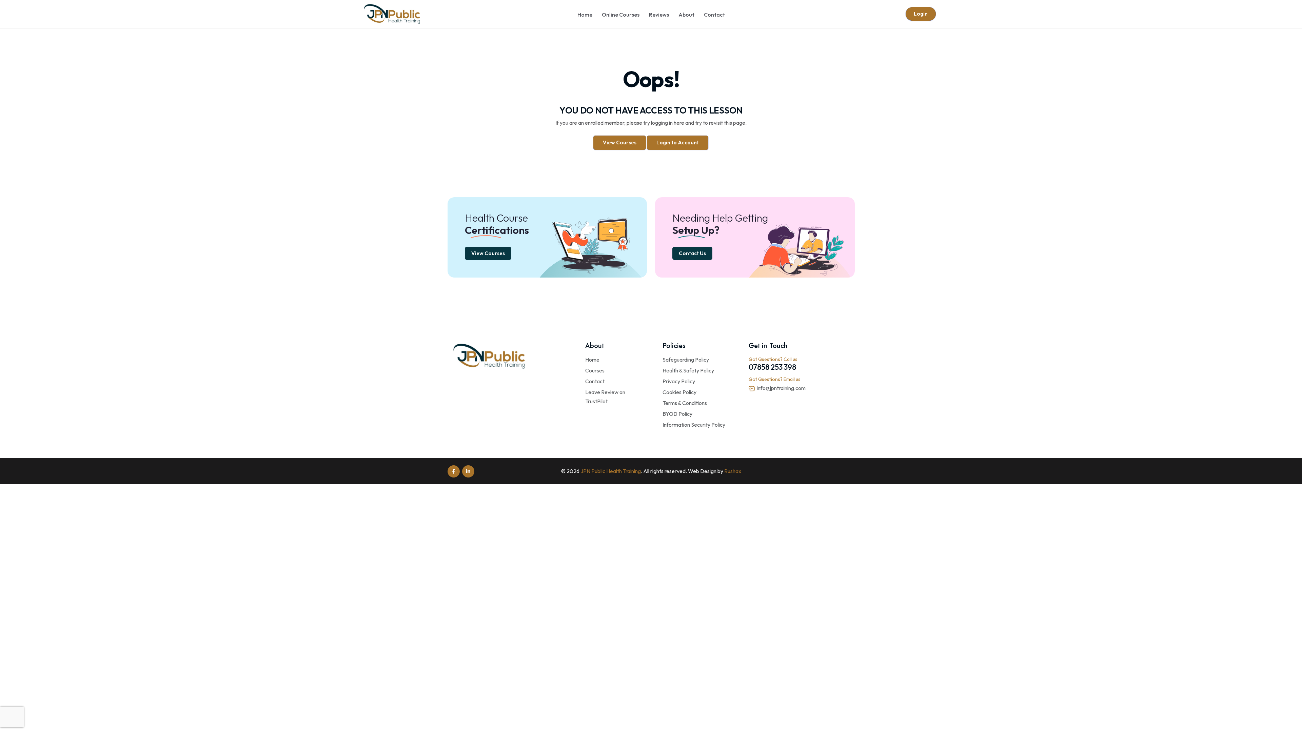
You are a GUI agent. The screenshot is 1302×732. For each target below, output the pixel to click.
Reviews (659, 14)
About (686, 14)
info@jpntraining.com (781, 388)
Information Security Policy (694, 424)
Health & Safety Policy (688, 370)
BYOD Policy (677, 413)
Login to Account (677, 142)
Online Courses (620, 14)
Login (921, 14)
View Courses (619, 142)
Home (584, 14)
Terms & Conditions (685, 403)
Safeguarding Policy (686, 359)
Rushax (732, 471)
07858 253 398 (772, 367)
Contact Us (692, 253)
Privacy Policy (679, 381)
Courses (595, 370)
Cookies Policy (679, 392)
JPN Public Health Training (610, 471)
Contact (714, 14)
